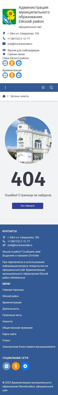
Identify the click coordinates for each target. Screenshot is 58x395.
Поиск (6, 340)
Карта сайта (9, 334)
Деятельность (10, 308)
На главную (28, 205)
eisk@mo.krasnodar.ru (20, 43)
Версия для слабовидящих (23, 50)
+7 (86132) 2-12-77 (19, 38)
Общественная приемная (17, 327)
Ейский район (10, 296)
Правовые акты (12, 315)
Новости (7, 321)
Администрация (11, 302)
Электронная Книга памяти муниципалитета (28, 346)
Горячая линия (16, 54)
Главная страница (13, 289)
